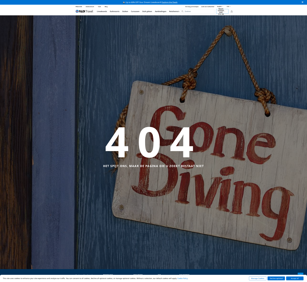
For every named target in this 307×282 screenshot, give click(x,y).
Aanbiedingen (160, 11)
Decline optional (276, 278)
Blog (106, 6)
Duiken (125, 11)
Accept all (295, 278)
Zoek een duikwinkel (207, 6)
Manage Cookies (257, 278)
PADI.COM (79, 6)
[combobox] (197, 11)
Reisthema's (174, 11)
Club (99, 6)
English (219, 6)
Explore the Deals (169, 2)
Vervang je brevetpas (191, 6)
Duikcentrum (90, 6)
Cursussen (135, 11)
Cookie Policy (182, 278)
